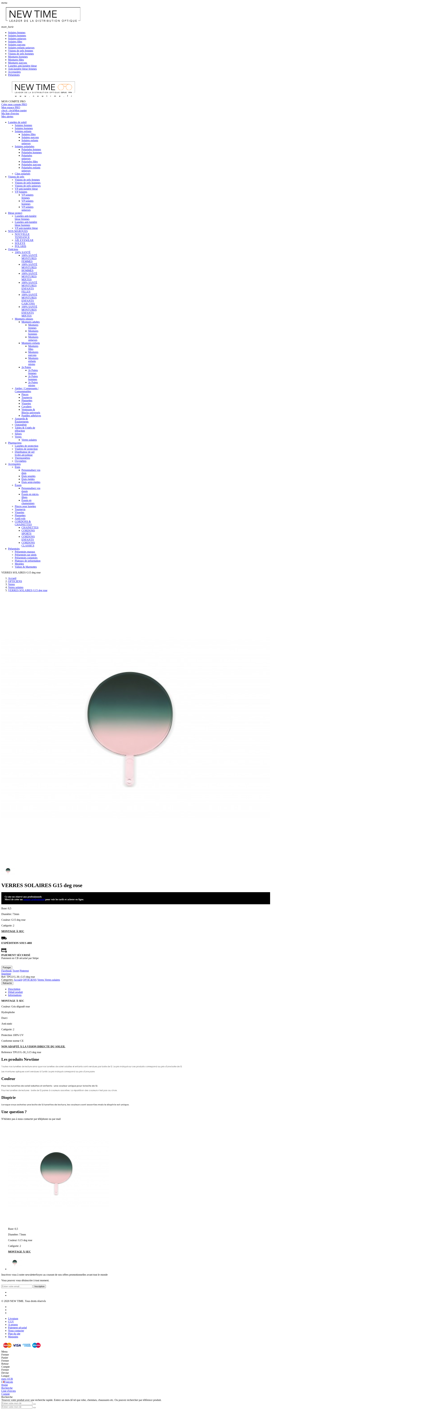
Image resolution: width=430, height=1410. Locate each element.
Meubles (19, 563)
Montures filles (16, 59)
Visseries (26, 403)
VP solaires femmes (27, 196)
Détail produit (15, 992)
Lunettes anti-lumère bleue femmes (25, 217)
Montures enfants (31, 343)
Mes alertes (7, 116)
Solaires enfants (23, 131)
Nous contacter (16, 1330)
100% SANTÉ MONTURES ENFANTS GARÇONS (29, 299)
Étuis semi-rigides (31, 482)
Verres (18, 436)
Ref (3, 976)
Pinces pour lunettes (25, 506)
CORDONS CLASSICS (28, 544)
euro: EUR (7, 1378)
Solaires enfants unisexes (21, 47)
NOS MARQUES (18, 231)
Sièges (18, 433)
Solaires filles (15, 41)
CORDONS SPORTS (28, 532)
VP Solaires (21, 191)
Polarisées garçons (31, 164)
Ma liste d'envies (10, 113)
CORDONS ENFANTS (28, 538)
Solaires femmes (16, 32)
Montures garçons (17, 62)
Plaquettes (27, 400)
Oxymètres (20, 461)
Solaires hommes (17, 35)
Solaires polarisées (24, 146)
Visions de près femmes (20, 50)
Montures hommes (18, 56)
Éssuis (18, 485)
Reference (7, 1052)
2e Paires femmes (33, 372)
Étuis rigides (28, 479)
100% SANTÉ (23, 252)
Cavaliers (26, 406)
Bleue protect (15, 213)
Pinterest (24, 970)
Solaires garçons (16, 44)
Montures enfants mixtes (33, 361)
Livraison (13, 1318)
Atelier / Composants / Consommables (26, 390)
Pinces (25, 394)
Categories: (7, 979)
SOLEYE (20, 243)
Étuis (17, 467)
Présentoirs (14, 74)
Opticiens (13, 249)
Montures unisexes (33, 338)
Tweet (15, 970)
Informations (15, 995)
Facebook (6, 970)
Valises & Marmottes (26, 566)
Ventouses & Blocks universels (31, 411)
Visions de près (16, 176)
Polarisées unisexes (27, 157)
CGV (11, 1321)
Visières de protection (26, 448)
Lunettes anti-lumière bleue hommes (26, 223)
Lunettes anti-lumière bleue (22, 65)
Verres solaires (29, 439)
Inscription (39, 1286)
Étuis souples (28, 476)
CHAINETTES (30, 527)
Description (14, 989)
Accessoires (14, 71)
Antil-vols (20, 518)
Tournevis (27, 397)
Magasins (13, 1336)
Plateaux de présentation (27, 560)
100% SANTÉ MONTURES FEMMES (29, 258)
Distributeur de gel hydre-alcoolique (24, 453)
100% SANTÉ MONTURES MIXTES (29, 276)
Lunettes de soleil (17, 122)
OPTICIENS (30, 979)
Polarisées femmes (31, 149)
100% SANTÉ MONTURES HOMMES (29, 267)
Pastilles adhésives (31, 415)
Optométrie (21, 424)
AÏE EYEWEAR (24, 240)
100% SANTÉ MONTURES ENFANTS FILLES (29, 287)
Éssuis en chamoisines (28, 502)
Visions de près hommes (21, 53)
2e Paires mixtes (33, 384)
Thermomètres (22, 458)
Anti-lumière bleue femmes (22, 68)
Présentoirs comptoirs (26, 557)
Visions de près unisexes (28, 185)
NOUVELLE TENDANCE (22, 236)
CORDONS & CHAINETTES (23, 523)
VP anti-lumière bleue (26, 188)
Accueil (18, 979)
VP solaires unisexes (27, 208)
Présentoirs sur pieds (25, 554)
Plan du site (14, 1333)
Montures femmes (33, 326)
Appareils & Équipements (22, 420)
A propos (13, 1324)
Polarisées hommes (32, 152)
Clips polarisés (22, 173)
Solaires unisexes (17, 38)
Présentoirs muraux (25, 551)
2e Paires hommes (33, 378)
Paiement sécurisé (17, 1327)
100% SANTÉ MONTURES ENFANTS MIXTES (29, 311)
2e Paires (26, 367)
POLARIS (20, 246)
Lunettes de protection (26, 445)
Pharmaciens (15, 442)
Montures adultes (31, 321)
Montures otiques (24, 318)
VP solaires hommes (27, 202)
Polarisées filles (30, 161)
